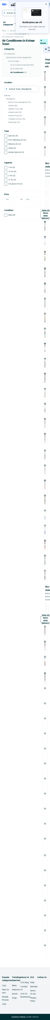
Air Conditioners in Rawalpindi (16, 34)
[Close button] (46, 4)
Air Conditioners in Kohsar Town (13, 37)
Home (4, 31)
